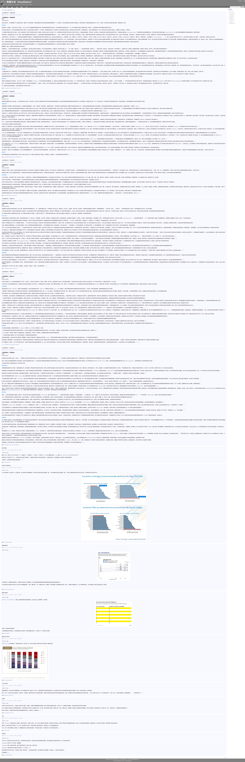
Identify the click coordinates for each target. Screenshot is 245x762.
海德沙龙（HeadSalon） (19, 2)
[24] (130, 430)
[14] (183, 250)
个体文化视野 (5, 683)
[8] (24, 233)
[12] (47, 240)
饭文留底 (230, 23)
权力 (14, 157)
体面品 (3, 698)
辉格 (3, 14)
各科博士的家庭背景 (6, 465)
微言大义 (230, 13)
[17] (28, 259)
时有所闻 (230, 15)
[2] (68, 48)
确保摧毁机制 (5, 545)
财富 (7, 633)
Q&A (230, 10)
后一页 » (225, 757)
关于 (26, 7)
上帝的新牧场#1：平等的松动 (8, 348)
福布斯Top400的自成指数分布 (8, 599)
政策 (9, 589)
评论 (15, 93)
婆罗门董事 (4, 448)
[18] (183, 259)
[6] (123, 81)
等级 (18, 157)
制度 (10, 157)
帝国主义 (14, 88)
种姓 (7, 462)
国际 (12, 88)
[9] (175, 236)
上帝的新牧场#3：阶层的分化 (8, 198)
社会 (18, 88)
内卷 (3, 716)
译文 (230, 20)
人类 (10, 344)
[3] (80, 48)
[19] (7, 263)
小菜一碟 (230, 12)
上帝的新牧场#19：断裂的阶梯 (8, 12)
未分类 (230, 16)
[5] (214, 51)
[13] (122, 243)
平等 (12, 444)
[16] (122, 257)
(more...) (31, 85)
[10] (95, 238)
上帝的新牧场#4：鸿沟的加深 (8, 160)
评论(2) (16, 200)
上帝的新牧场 (6, 88)
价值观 (5, 695)
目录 (12, 7)
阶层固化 (4, 733)
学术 (5, 542)
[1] (57, 34)
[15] (54, 255)
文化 (12, 195)
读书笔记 (230, 22)
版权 (22, 7)
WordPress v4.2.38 (121, 760)
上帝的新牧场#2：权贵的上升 (8, 271)
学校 (5, 589)
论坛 (17, 7)
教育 (7, 542)
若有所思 (230, 19)
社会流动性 (8, 680)
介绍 (2, 7)
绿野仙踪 (230, 17)
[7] (80, 83)
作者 (7, 7)
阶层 (20, 88)
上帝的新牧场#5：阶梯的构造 (8, 91)
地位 (10, 195)
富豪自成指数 (5, 592)
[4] (96, 48)
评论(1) (14, 14)
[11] (176, 238)
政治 (12, 157)
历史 (10, 88)
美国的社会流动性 (6, 636)
